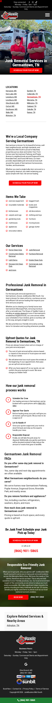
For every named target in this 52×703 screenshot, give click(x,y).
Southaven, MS (11, 109)
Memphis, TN (32, 100)
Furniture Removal (36, 254)
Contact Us (17, 689)
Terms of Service (42, 689)
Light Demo (13, 260)
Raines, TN (31, 112)
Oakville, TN (31, 109)
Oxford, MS (10, 106)
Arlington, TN (11, 115)
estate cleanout (21, 313)
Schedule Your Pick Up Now (26, 70)
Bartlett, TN (31, 91)
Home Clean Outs (15, 250)
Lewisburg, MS (11, 97)
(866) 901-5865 (37, 597)
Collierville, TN (32, 94)
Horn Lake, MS (11, 94)
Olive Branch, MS (12, 103)
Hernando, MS (11, 91)
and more (12, 270)
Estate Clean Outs (36, 260)
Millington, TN (32, 103)
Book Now (18, 597)
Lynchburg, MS (11, 100)
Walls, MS (9, 112)
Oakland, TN (31, 106)
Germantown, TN (34, 97)
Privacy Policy (28, 689)
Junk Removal (34, 250)
